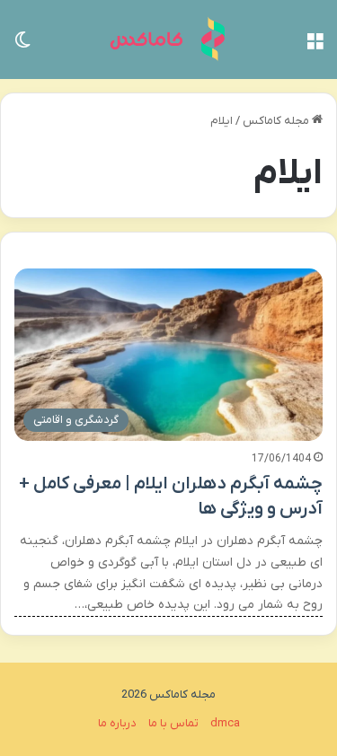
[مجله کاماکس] (169, 39)
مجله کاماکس (277, 120)
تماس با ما (173, 723)
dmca (225, 723)
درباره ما (117, 723)
